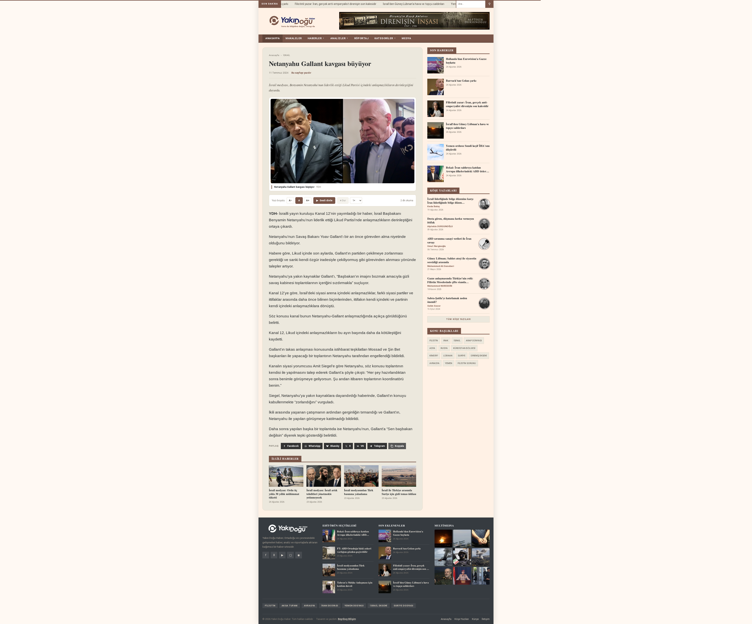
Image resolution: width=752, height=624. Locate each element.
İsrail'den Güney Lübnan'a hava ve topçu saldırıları (404, 3)
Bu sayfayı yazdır (301, 72)
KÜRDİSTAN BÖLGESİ (464, 348)
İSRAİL (286, 55)
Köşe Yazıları (462, 619)
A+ (307, 200)
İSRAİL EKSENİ (378, 605)
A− (290, 200)
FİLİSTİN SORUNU (467, 363)
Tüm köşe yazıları (458, 319)
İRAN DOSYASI (329, 605)
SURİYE (461, 355)
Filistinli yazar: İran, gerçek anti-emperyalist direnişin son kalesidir (326, 3)
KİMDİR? (433, 355)
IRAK (445, 340)
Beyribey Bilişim (347, 619)
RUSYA (444, 348)
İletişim (486, 619)
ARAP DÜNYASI (474, 340)
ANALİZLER (339, 38)
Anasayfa (274, 55)
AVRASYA (434, 363)
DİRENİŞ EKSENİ (479, 355)
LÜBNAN (447, 355)
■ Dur (343, 200)
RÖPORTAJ (361, 38)
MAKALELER (294, 38)
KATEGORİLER (385, 38)
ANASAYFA (272, 38)
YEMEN (448, 363)
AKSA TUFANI (290, 605)
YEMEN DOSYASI (354, 605)
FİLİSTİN (433, 340)
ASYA (432, 348)
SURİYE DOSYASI (403, 605)
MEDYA (406, 38)
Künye (475, 619)
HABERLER (316, 38)
